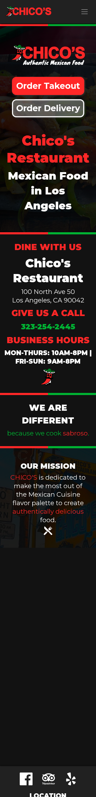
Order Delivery (48, 108)
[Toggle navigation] (84, 12)
